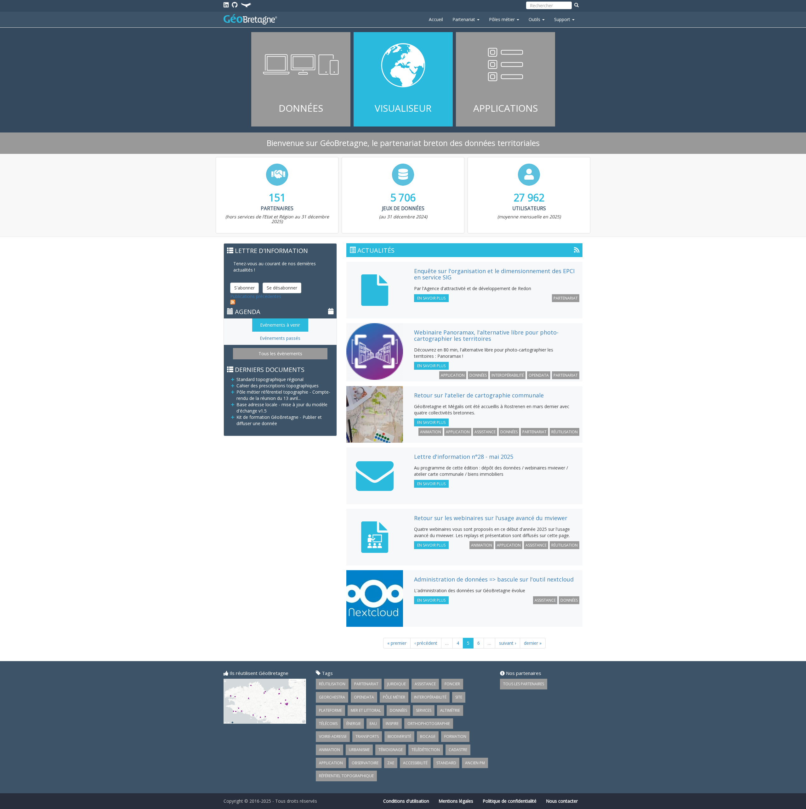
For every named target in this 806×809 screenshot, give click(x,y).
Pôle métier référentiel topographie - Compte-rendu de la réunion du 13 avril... (283, 395)
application (453, 375)
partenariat (565, 298)
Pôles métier (502, 19)
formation (455, 736)
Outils (535, 19)
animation (430, 432)
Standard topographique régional (270, 379)
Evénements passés (280, 338)
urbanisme (359, 749)
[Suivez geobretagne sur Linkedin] (226, 5)
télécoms (328, 723)
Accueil (436, 19)
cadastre (458, 749)
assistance (485, 432)
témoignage (390, 749)
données (478, 375)
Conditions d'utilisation (406, 801)
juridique (396, 684)
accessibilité (415, 763)
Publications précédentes (255, 296)
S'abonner (244, 288)
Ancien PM (475, 763)
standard (446, 763)
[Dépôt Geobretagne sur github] (235, 5)
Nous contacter (562, 801)
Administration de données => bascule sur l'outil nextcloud (494, 579)
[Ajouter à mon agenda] (331, 311)
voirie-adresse (333, 736)
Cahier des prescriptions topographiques (277, 386)
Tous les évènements (280, 354)
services (423, 710)
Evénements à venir (280, 325)
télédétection (426, 749)
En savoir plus (300, 79)
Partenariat (464, 19)
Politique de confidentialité (509, 801)
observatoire (365, 763)
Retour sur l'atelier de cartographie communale (479, 395)
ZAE (390, 763)
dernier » (533, 643)
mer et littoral (366, 710)
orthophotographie (428, 723)
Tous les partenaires (523, 684)
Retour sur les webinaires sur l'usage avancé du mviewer (490, 518)
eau (373, 723)
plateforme (330, 710)
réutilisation (564, 432)
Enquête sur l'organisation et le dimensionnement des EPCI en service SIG (494, 274)
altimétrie (450, 710)
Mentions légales (456, 801)
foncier (452, 684)
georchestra (332, 697)
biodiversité (399, 736)
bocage (427, 736)
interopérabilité (507, 375)
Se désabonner (282, 288)
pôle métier (394, 697)
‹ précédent (425, 643)
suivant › (507, 643)
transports (367, 736)
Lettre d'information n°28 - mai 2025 (463, 456)
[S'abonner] (577, 249)
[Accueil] (253, 19)
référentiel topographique (346, 775)
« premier (396, 643)
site (458, 697)
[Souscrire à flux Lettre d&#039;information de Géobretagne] (283, 302)
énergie (353, 723)
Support (562, 19)
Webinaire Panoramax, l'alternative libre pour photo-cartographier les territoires (486, 335)
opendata (539, 375)
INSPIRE (392, 723)
